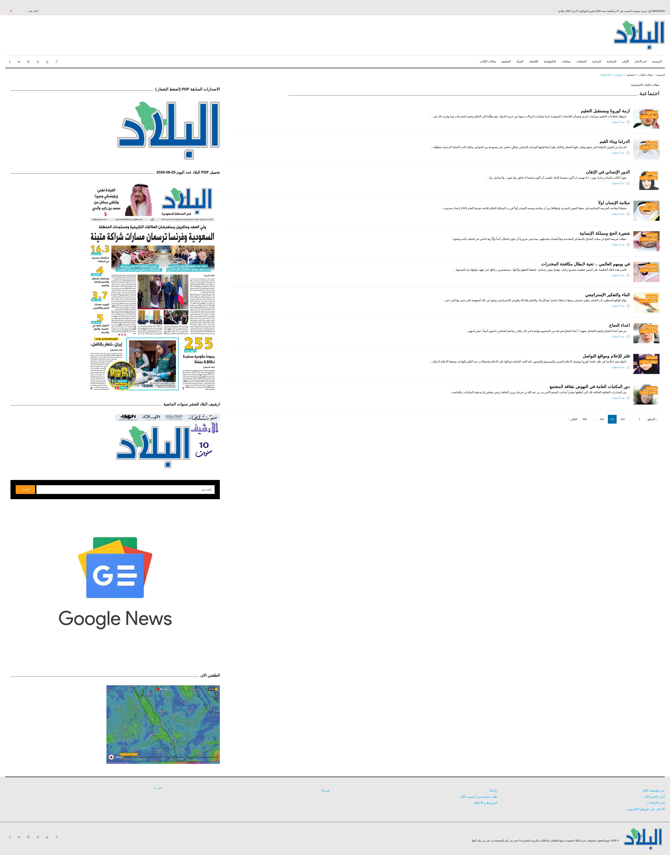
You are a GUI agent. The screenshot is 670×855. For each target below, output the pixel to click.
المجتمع (506, 61)
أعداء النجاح (619, 325)
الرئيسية (657, 61)
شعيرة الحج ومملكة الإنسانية (605, 233)
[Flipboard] (56, 61)
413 (622, 419)
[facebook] (9, 61)
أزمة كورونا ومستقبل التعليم (605, 110)
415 (602, 419)
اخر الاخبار (640, 61)
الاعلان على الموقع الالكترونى (646, 809)
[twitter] (19, 61)
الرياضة (596, 61)
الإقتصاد (533, 61)
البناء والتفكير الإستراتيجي (607, 294)
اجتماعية (631, 75)
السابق (653, 419)
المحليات (581, 61)
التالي (572, 419)
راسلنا (493, 790)
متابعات (566, 61)
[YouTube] (47, 61)
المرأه (519, 61)
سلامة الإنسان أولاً (614, 202)
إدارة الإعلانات (655, 803)
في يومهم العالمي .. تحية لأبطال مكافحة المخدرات (585, 264)
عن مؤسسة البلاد (653, 790)
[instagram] (28, 61)
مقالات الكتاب (488, 61)
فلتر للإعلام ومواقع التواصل (606, 356)
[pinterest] (38, 61)
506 (585, 419)
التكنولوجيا (550, 61)
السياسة (611, 61)
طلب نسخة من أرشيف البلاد (478, 796)
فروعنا (325, 790)
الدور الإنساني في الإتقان (608, 172)
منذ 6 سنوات (618, 121)
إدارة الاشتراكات (654, 796)
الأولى (625, 61)
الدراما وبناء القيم (615, 141)
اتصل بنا (158, 788)
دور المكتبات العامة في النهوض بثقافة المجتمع (590, 386)
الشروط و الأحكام (485, 803)
